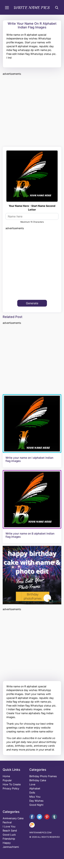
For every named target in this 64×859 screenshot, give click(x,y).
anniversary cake (13, 818)
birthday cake (37, 780)
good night (36, 804)
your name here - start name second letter (32, 207)
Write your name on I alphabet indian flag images (29, 459)
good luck (9, 834)
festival (7, 822)
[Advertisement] (32, 111)
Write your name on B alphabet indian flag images (30, 535)
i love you (9, 826)
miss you (34, 796)
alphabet (34, 788)
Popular (7, 780)
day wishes (36, 800)
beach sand (10, 830)
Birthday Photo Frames (43, 776)
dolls (32, 792)
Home (6, 776)
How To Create (12, 784)
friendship (9, 838)
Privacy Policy (11, 788)
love (32, 784)
